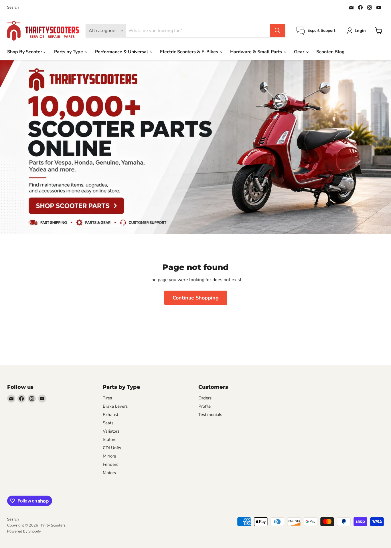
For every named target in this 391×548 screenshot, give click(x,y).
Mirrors (109, 456)
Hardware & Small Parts (256, 52)
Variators (111, 431)
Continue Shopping (196, 297)
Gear (299, 52)
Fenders (110, 464)
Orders (205, 398)
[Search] (277, 30)
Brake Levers (115, 406)
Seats (108, 423)
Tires (107, 398)
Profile (204, 406)
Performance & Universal (122, 52)
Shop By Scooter (25, 52)
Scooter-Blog (330, 52)
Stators (109, 439)
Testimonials (210, 414)
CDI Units (112, 448)
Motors (109, 473)
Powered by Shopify (24, 531)
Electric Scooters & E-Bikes (189, 52)
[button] (357, 30)
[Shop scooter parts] (195, 147)
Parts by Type (69, 52)
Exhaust (110, 414)
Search (13, 7)
